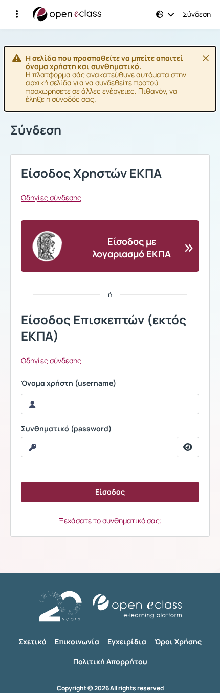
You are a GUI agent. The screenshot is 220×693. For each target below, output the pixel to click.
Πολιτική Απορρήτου (110, 661)
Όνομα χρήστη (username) (68, 383)
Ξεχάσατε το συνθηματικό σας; (110, 520)
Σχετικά (32, 641)
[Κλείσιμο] (205, 58)
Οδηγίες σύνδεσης (51, 198)
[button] (17, 14)
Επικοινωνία (77, 641)
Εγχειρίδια (126, 641)
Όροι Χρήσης (178, 641)
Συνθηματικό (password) (66, 428)
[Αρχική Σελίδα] (67, 14)
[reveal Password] (188, 447)
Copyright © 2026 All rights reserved (110, 688)
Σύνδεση (197, 14)
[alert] (110, 78)
